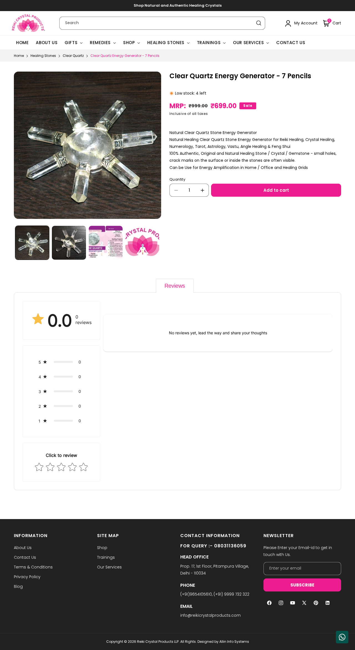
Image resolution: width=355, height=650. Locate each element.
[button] (332, 23)
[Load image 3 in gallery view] (106, 243)
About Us (23, 547)
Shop (129, 43)
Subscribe (302, 585)
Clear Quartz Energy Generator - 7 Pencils (124, 55)
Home (19, 55)
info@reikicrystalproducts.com (210, 615)
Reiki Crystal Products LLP (158, 641)
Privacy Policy (27, 577)
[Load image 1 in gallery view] (32, 243)
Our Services (248, 43)
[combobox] (162, 23)
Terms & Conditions (33, 567)
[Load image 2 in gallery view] (69, 243)
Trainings (208, 43)
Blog (18, 586)
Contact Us (25, 557)
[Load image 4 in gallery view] (142, 243)
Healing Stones (165, 43)
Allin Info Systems (234, 641)
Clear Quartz (73, 55)
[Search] (259, 23)
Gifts (71, 43)
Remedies (100, 43)
